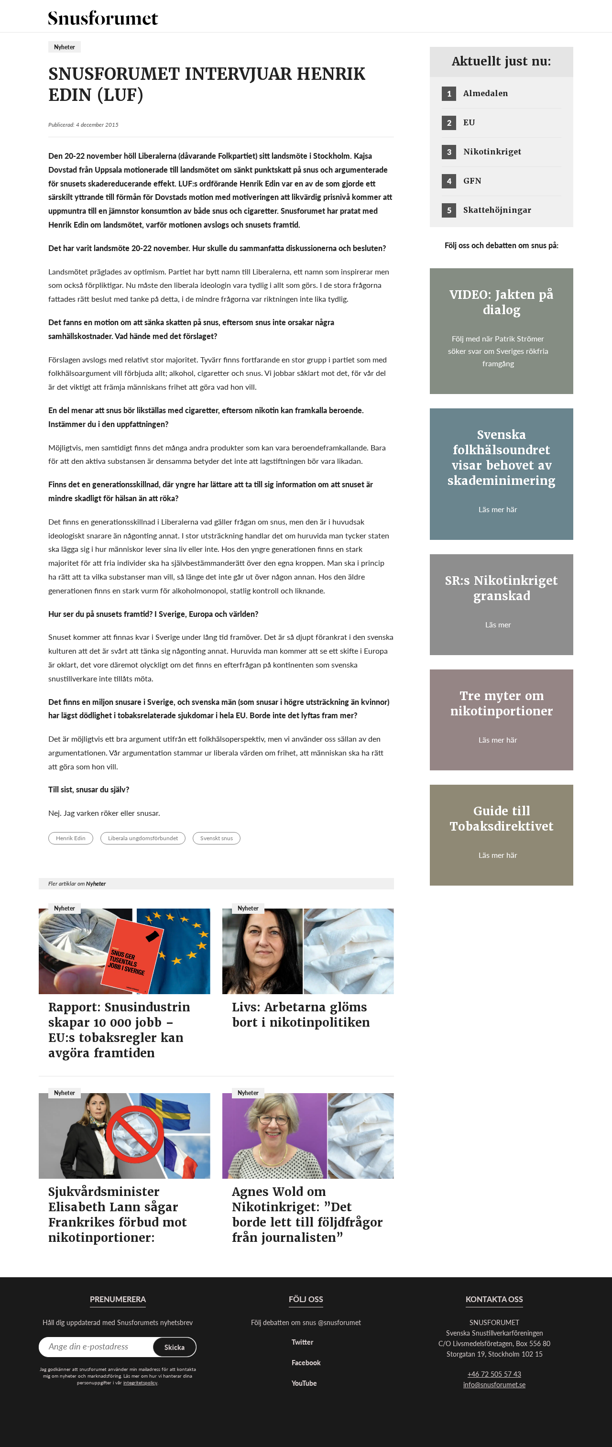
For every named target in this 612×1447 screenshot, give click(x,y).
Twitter (302, 1342)
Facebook (306, 1362)
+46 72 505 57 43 (494, 1374)
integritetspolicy (140, 1382)
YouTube (304, 1383)
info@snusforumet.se (494, 1384)
